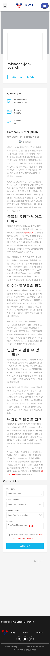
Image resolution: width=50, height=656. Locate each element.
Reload (32, 526)
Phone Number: (12, 510)
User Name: (11, 489)
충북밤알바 (29, 232)
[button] (5, 5)
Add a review (16, 77)
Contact (39, 633)
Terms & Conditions (36, 646)
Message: (10, 521)
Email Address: (12, 500)
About (25, 633)
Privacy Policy (32, 538)
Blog (13, 633)
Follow (32, 77)
